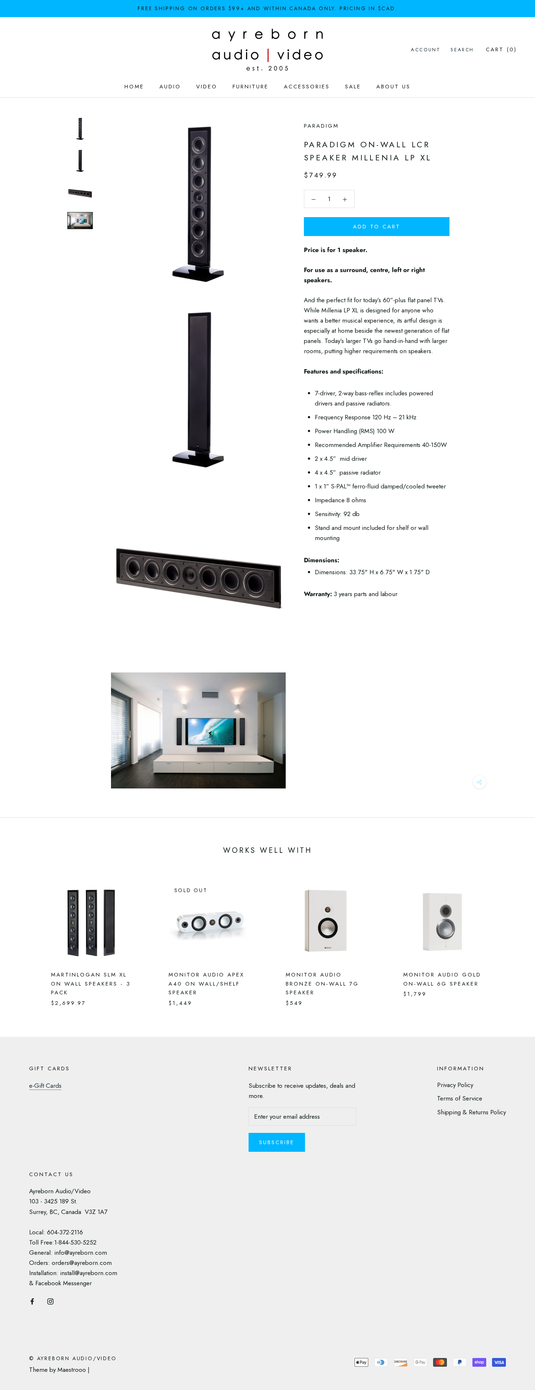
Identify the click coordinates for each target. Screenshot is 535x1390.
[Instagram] (50, 1300)
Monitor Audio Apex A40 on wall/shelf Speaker (206, 984)
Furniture (251, 87)
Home (134, 87)
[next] (512, 936)
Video (206, 87)
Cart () (501, 49)
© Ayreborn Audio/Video (73, 1358)
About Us (393, 87)
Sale (353, 87)
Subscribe (276, 1142)
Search (462, 49)
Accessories (307, 87)
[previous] (23, 936)
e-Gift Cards (45, 1085)
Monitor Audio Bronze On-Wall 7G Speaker (322, 984)
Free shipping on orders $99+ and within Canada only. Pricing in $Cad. (267, 8)
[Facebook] (32, 1300)
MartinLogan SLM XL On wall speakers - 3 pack (91, 984)
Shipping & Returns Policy (471, 1112)
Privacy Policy (455, 1085)
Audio (170, 87)
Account (425, 49)
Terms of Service (459, 1098)
